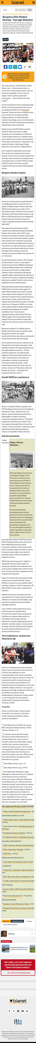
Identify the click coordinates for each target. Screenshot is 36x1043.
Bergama (25, 110)
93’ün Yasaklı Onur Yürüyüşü (13, 849)
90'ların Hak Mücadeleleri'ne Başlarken (17, 811)
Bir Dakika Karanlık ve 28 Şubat (14, 833)
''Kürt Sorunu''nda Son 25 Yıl (13, 896)
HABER (5, 10)
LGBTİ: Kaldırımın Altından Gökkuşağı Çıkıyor (19, 845)
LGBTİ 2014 (7, 853)
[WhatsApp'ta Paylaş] (15, 67)
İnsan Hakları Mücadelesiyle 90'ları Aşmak (18, 862)
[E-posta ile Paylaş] (30, 67)
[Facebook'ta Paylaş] (6, 67)
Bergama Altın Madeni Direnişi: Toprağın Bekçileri (17, 18)
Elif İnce (11, 934)
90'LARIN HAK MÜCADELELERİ (13, 806)
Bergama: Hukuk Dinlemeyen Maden (16, 904)
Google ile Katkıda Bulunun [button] (20, 973)
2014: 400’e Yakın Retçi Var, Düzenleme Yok (18, 877)
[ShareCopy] (25, 67)
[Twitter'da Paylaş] (10, 67)
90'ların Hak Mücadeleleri (10, 924)
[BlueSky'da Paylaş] (20, 67)
